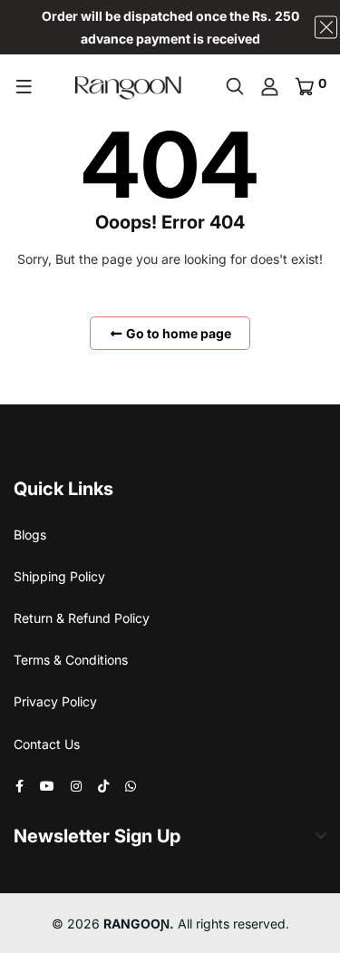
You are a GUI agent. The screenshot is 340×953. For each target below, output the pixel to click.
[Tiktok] (103, 785)
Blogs (30, 534)
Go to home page (177, 333)
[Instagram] (76, 785)
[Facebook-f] (19, 785)
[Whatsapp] (130, 785)
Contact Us (47, 744)
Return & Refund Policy (82, 618)
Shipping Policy (59, 576)
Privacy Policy (55, 701)
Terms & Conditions (71, 659)
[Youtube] (47, 785)
